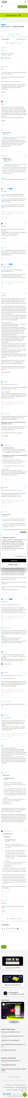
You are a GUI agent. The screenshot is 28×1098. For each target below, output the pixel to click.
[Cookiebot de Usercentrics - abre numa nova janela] (20, 532)
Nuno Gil (5, 47)
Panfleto (5, 101)
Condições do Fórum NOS (8, 1080)
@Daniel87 (3, 194)
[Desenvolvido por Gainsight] (14, 1077)
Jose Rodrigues (6, 445)
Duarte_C (5, 900)
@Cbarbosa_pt (13, 137)
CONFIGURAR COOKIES (9, 1087)
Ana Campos (6, 772)
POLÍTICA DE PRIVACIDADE (19, 1085)
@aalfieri (15, 384)
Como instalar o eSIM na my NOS (8, 1050)
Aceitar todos (14, 560)
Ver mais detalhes (19, 556)
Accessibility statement (20, 1080)
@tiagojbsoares (5, 137)
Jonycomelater (6, 413)
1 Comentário (4, 1062)
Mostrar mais (14, 1021)
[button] (1, 7)
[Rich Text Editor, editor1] (14, 937)
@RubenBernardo (7, 717)
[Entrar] (2, 10)
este (6, 201)
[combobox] (14, 10)
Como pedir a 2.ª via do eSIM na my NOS (10, 1032)
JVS (4, 745)
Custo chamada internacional (7, 1064)
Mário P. (5, 381)
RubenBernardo (6, 701)
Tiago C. (5, 188)
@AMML (3, 204)
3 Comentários (4, 1072)
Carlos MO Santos (7, 628)
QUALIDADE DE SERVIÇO (21, 1087)
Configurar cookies (13, 564)
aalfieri (4, 293)
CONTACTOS (8, 1085)
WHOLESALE (22, 1090)
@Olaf (3, 678)
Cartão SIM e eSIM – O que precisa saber (10, 1040)
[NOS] (4, 2)
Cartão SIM (4, 19)
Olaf (4, 652)
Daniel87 (5, 66)
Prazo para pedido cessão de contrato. (10, 1060)
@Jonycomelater (17, 490)
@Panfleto (3, 198)
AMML (4, 130)
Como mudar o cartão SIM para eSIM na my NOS (12, 1036)
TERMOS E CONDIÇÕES (11, 1090)
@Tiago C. (3, 50)
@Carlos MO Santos (18, 675)
